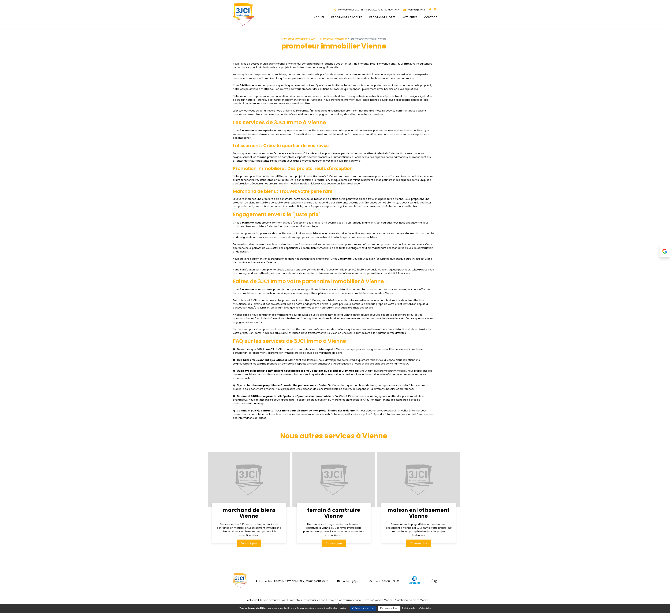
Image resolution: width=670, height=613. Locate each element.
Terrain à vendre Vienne (378, 600)
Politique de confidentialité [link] (416, 608)
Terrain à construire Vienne (344, 600)
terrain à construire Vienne (333, 513)
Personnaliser (389, 608)
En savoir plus (249, 543)
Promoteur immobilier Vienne (307, 600)
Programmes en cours (346, 17)
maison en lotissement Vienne (419, 513)
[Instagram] (435, 10)
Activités (252, 600)
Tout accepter (364, 608)
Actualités (409, 17)
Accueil (319, 17)
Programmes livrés (382, 17)
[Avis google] (665, 251)
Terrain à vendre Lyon (273, 600)
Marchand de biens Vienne (412, 600)
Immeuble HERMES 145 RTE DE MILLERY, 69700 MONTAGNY (369, 9)
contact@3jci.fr (416, 9)
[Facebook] (430, 10)
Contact (430, 17)
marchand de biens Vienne (249, 513)
